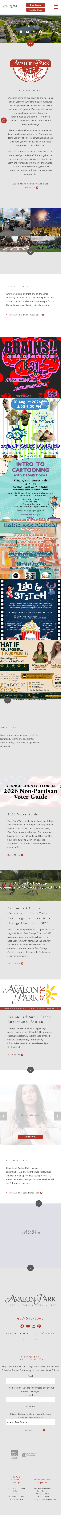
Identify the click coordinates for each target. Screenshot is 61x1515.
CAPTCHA (30, 1406)
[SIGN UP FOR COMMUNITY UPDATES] (4, 120)
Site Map (48, 1333)
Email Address (30, 1395)
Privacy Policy (18, 1333)
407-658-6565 (30, 1318)
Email (30, 1376)
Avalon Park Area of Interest (30, 1417)
